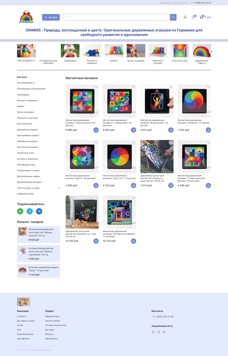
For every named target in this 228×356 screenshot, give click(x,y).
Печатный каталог (25, 334)
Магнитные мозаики (27, 147)
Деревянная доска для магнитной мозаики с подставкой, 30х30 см (152, 178)
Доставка (49, 330)
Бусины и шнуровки (27, 158)
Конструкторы (179, 60)
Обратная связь (52, 316)
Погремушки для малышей (48, 61)
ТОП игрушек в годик (28, 188)
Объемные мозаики (27, 141)
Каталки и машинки (92, 61)
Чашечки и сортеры (157, 61)
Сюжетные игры (25, 153)
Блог (19, 330)
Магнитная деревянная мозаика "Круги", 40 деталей (81, 177)
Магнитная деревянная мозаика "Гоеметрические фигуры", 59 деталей (191, 178)
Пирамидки (70, 60)
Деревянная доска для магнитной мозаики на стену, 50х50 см (81, 234)
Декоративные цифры (28, 176)
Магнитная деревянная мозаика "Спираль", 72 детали (193, 121)
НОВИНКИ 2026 (25, 193)
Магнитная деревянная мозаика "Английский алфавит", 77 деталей (119, 234)
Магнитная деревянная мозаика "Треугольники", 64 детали (80, 123)
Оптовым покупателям (55, 325)
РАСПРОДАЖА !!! (26, 60)
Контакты (49, 334)
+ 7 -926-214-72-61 (201, 2)
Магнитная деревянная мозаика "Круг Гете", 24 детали (119, 177)
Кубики (114, 60)
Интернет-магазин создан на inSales (34, 350)
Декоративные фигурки (29, 182)
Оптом (20, 325)
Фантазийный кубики (28, 135)
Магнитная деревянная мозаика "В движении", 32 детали (154, 123)
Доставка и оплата (26, 321)
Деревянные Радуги (201, 61)
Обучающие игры (26, 164)
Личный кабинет (52, 321)
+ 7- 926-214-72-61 (163, 316)
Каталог (53, 17)
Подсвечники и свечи (28, 170)
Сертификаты (23, 338)
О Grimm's (21, 316)
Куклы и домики (135, 60)
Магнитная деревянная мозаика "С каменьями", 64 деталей (117, 123)
